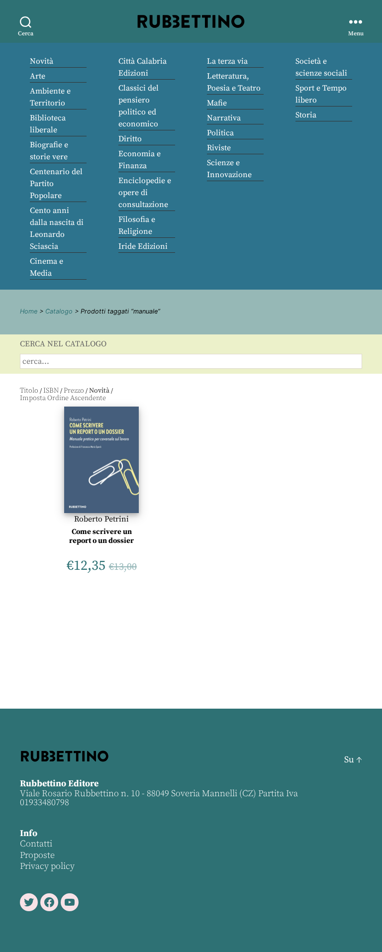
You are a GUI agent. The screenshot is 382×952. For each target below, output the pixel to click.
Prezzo (74, 390)
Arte (37, 76)
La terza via (227, 61)
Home (28, 311)
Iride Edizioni (143, 246)
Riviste (219, 148)
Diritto (130, 139)
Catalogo (59, 311)
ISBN (51, 390)
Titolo (29, 390)
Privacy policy (47, 866)
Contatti (36, 843)
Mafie (217, 103)
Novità (41, 61)
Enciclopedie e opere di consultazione (144, 193)
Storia (305, 115)
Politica (220, 133)
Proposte (37, 855)
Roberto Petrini (101, 519)
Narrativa (224, 118)
